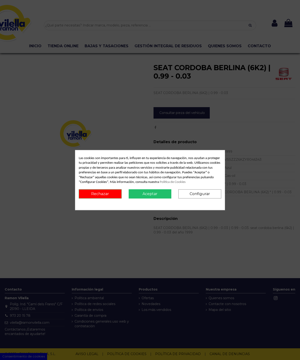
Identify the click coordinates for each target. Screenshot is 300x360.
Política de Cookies (173, 182)
